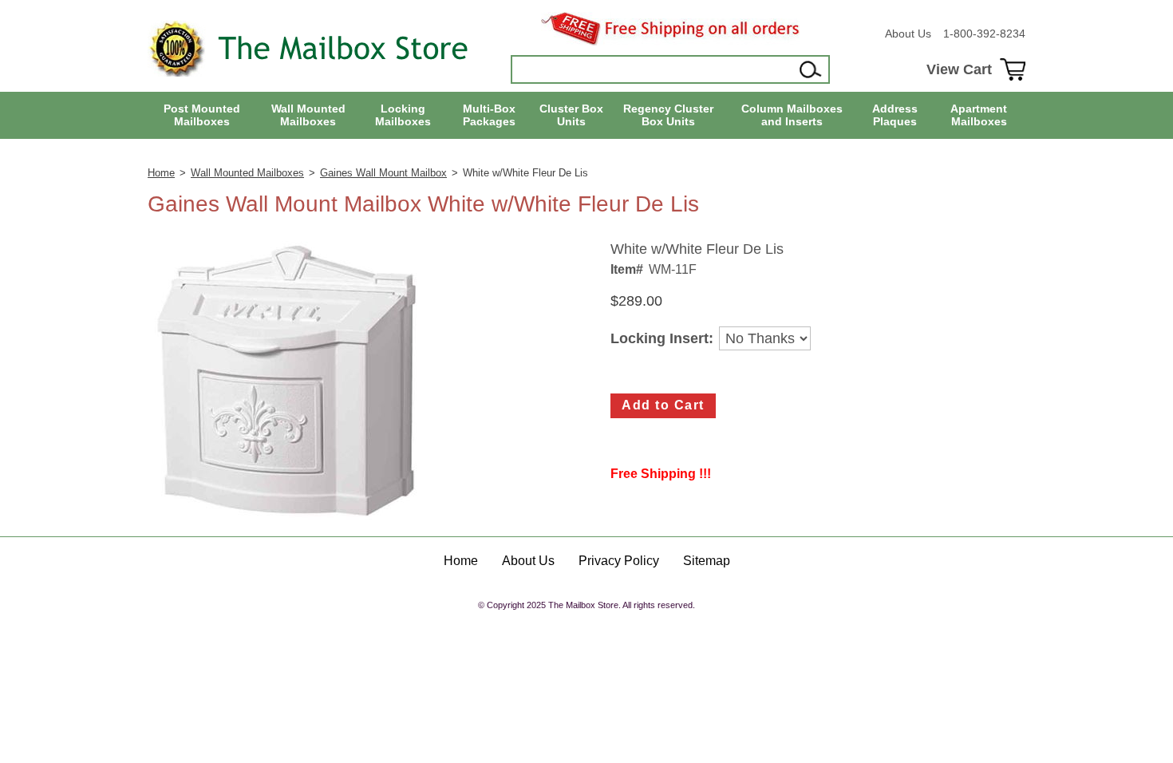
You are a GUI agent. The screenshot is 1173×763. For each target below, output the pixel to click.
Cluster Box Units (571, 115)
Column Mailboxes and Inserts (792, 115)
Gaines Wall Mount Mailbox (383, 173)
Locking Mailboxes (403, 115)
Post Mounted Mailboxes (202, 115)
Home (161, 173)
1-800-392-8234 (984, 33)
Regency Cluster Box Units (668, 115)
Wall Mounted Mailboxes (308, 115)
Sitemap (706, 560)
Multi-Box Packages (489, 115)
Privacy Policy (619, 560)
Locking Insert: (661, 338)
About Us (908, 33)
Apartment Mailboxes (978, 115)
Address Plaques (895, 115)
